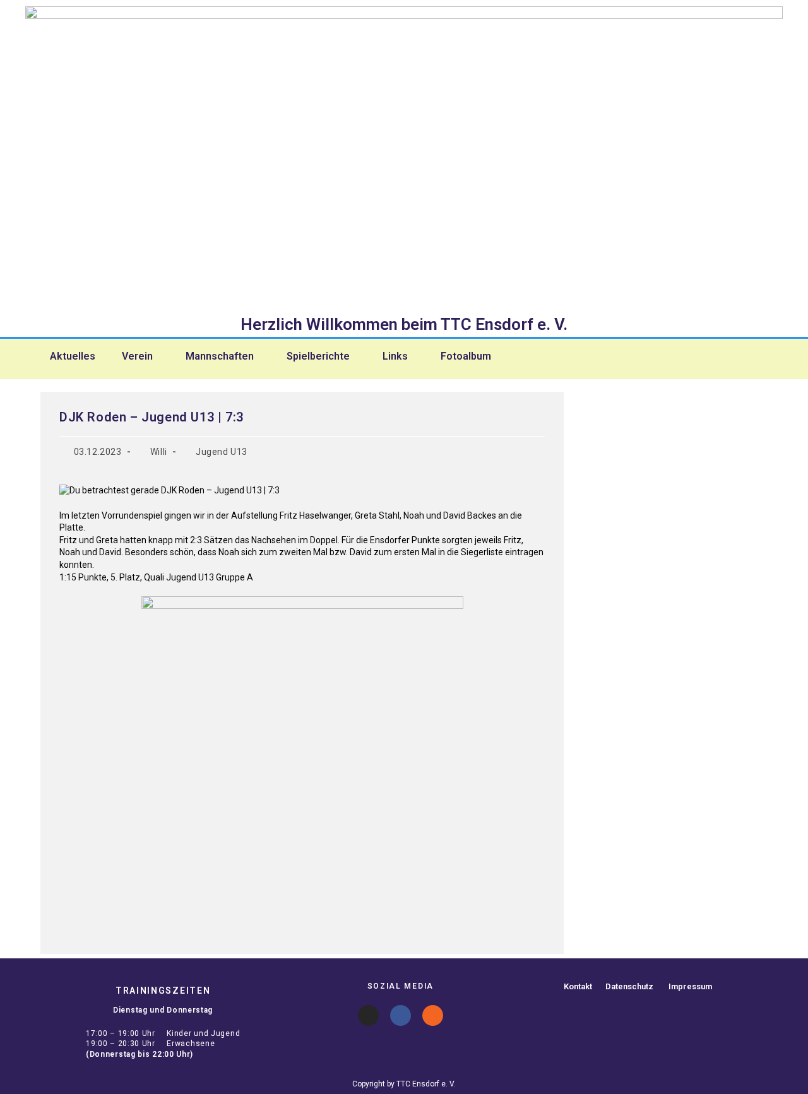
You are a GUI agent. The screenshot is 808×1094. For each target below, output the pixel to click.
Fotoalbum (466, 356)
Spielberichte (318, 356)
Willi (158, 452)
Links (395, 356)
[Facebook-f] (400, 1015)
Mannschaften (220, 356)
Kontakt (578, 986)
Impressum (690, 986)
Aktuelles (72, 356)
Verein (137, 356)
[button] (140, 356)
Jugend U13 (221, 452)
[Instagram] (368, 1015)
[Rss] (432, 1015)
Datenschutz (629, 986)
